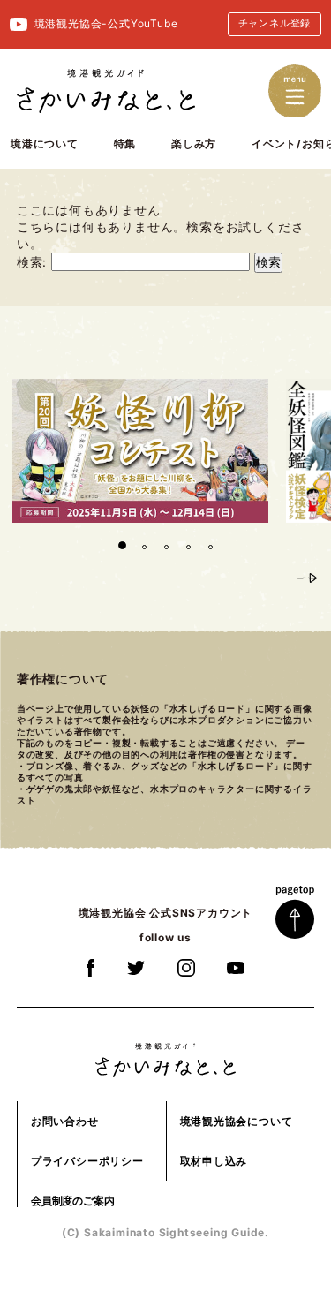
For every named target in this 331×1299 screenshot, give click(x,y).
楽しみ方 (193, 143)
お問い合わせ (65, 1121)
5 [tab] (209, 545)
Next (307, 576)
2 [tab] (142, 545)
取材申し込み (214, 1160)
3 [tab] (164, 545)
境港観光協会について (236, 1121)
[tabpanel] (140, 451)
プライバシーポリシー (87, 1160)
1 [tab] (122, 545)
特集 (125, 143)
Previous (275, 576)
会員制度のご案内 (73, 1200)
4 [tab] (186, 545)
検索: (32, 261)
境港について (45, 143)
